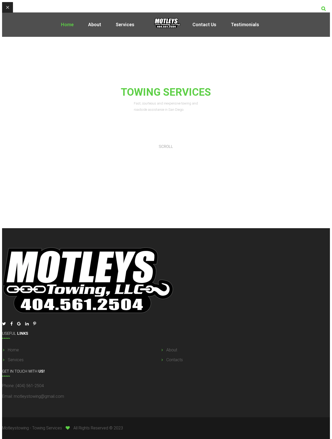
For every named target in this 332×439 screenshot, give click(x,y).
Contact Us (204, 24)
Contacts (174, 359)
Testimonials (245, 24)
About (94, 24)
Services (125, 24)
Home (67, 24)
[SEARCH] (323, 8)
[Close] (7, 7)
